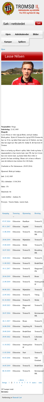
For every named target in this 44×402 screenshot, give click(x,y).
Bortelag (38, 213)
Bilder (36, 34)
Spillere (22, 42)
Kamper (8, 42)
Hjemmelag (27, 213)
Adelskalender (22, 34)
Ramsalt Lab (17, 397)
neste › (34, 382)
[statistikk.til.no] (20, 15)
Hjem (8, 34)
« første (21, 380)
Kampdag (5, 213)
